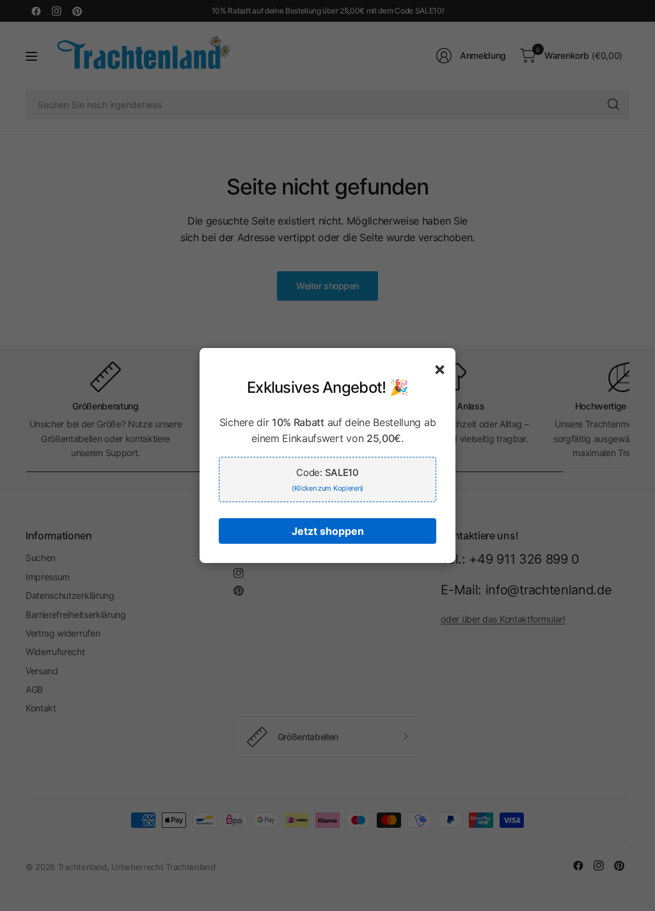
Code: (327, 479)
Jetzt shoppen (328, 531)
